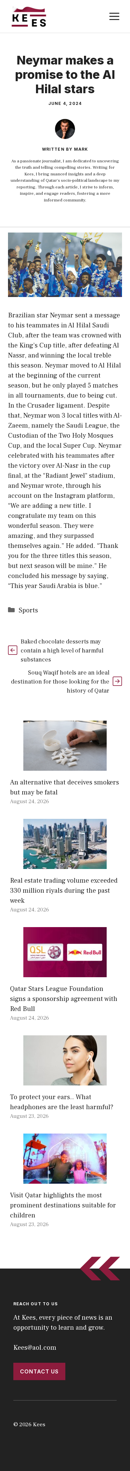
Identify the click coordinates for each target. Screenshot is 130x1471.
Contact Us (39, 1371)
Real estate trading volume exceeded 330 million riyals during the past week (64, 890)
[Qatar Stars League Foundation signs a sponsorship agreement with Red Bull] (65, 972)
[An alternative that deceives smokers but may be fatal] (65, 765)
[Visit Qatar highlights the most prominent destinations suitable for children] (65, 1178)
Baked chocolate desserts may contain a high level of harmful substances (62, 651)
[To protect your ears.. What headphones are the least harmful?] (65, 1080)
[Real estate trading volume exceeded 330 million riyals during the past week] (65, 864)
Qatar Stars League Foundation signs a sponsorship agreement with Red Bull (63, 999)
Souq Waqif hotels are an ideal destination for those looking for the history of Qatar (60, 682)
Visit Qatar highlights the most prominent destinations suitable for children (63, 1205)
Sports (28, 610)
